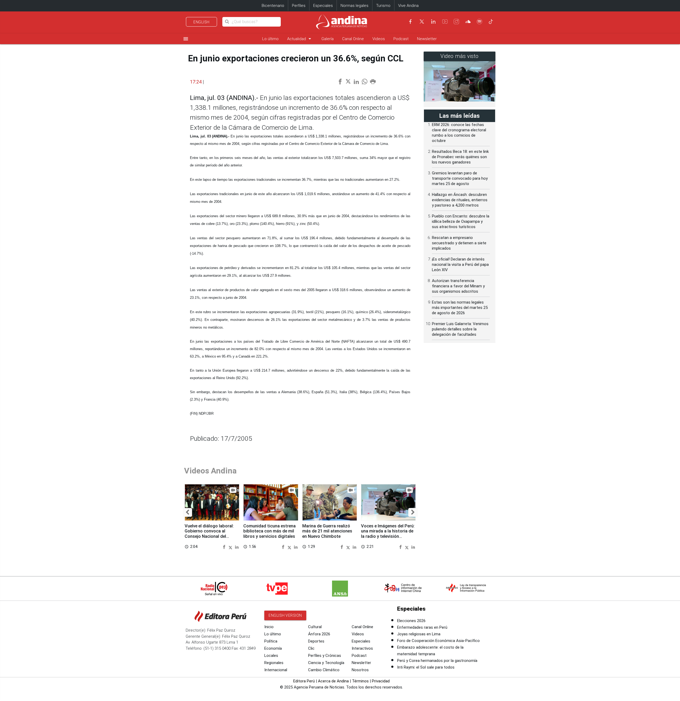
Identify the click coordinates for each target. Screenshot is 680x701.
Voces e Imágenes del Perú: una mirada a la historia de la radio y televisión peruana (388, 533)
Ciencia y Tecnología (326, 662)
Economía (273, 648)
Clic (311, 648)
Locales (271, 655)
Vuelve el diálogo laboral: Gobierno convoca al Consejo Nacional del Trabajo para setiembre (209, 533)
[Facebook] (410, 21)
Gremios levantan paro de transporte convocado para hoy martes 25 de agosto (460, 178)
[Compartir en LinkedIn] (236, 547)
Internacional (275, 670)
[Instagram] (456, 21)
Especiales (323, 5)
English (201, 22)
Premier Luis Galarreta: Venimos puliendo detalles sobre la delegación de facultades (460, 329)
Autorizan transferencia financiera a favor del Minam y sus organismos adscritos (458, 286)
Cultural (315, 626)
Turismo (383, 5)
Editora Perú (304, 681)
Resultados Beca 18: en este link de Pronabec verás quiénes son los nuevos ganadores (460, 157)
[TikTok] (491, 21)
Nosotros (360, 670)
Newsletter (427, 38)
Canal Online (353, 38)
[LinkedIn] (433, 21)
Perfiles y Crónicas (324, 655)
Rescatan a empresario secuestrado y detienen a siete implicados (459, 243)
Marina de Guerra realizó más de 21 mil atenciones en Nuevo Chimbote (327, 531)
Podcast (401, 38)
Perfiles (298, 5)
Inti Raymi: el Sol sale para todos (425, 667)
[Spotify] (479, 21)
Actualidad (300, 39)
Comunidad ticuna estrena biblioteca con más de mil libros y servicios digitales (269, 531)
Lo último (270, 38)
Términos (360, 681)
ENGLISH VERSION (285, 615)
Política (270, 641)
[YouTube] (445, 21)
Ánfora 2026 (319, 634)
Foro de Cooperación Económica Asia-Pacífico (438, 640)
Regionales (273, 662)
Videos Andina (210, 470)
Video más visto (459, 56)
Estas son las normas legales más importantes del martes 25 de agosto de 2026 (460, 307)
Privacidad (381, 681)
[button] (187, 512)
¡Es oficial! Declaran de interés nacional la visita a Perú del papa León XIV (460, 264)
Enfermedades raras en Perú (422, 627)
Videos (378, 38)
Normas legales (354, 5)
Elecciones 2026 (411, 620)
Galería (327, 38)
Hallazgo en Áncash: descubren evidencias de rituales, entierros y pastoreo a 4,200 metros (459, 200)
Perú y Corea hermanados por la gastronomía (437, 660)
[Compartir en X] (231, 547)
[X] (421, 21)
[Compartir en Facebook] (225, 547)
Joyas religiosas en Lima (418, 634)
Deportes (316, 641)
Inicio (269, 626)
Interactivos (362, 648)
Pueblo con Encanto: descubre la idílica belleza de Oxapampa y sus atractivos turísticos (460, 221)
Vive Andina (408, 5)
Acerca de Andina (333, 681)
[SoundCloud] (468, 21)
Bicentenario (273, 5)
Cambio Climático (323, 670)
